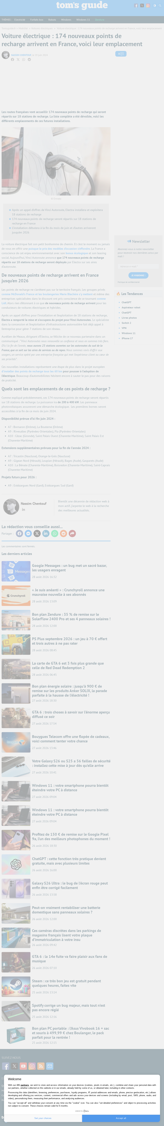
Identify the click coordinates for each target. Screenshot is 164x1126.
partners (25, 1085)
